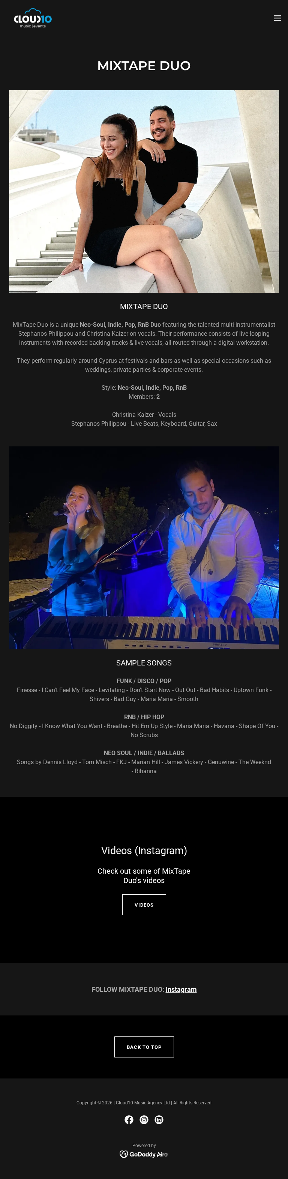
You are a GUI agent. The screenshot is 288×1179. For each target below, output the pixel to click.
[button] (277, 18)
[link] (33, 18)
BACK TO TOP (144, 1047)
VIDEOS (144, 905)
